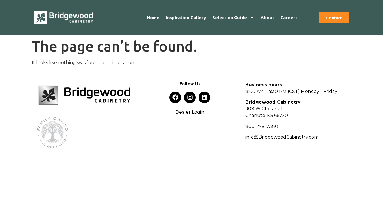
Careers (288, 17)
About (267, 17)
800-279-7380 (261, 126)
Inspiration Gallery (186, 17)
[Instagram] (190, 97)
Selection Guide (229, 17)
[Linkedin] (204, 97)
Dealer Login (190, 112)
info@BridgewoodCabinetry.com (282, 137)
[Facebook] (175, 97)
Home (153, 17)
